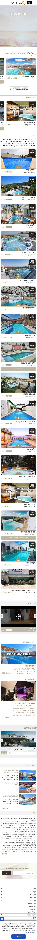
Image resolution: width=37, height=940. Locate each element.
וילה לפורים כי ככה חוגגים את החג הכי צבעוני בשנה (11, 772)
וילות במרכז (33, 897)
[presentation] (35, 616)
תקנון (34, 892)
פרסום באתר (29, 2)
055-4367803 (6, 592)
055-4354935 (6, 396)
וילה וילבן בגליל (30, 666)
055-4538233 (6, 630)
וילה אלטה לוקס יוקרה (27, 280)
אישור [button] (18, 936)
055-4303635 (6, 565)
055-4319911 (12, 78)
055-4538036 (6, 451)
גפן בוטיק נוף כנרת (28, 253)
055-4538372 (6, 310)
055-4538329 (6, 254)
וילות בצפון (33, 900)
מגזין (34, 918)
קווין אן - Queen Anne (27, 76)
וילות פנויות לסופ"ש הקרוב (19, 88)
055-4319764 (6, 534)
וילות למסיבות (32, 912)
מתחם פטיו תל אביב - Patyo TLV (23, 590)
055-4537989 (6, 199)
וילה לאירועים (32, 906)
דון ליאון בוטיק (30, 563)
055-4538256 (6, 227)
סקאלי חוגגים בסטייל (28, 532)
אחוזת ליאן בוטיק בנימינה (26, 477)
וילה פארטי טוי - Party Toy (25, 421)
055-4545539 (12, 124)
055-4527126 (6, 479)
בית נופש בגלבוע (29, 394)
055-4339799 (7, 717)
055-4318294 (6, 365)
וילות (35, 889)
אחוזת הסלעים (30, 335)
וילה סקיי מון (31, 449)
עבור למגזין (5, 808)
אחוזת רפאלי (30, 170)
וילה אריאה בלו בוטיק (28, 363)
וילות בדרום (33, 894)
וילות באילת (33, 909)
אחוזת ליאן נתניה (29, 122)
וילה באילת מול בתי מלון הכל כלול (10, 784)
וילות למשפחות (32, 903)
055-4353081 (6, 337)
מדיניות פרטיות (32, 915)
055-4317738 (6, 172)
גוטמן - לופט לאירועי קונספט (25, 703)
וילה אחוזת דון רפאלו (28, 197)
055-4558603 (6, 282)
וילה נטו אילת (30, 225)
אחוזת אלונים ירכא (29, 308)
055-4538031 (6, 423)
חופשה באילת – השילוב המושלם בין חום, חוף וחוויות (10, 796)
